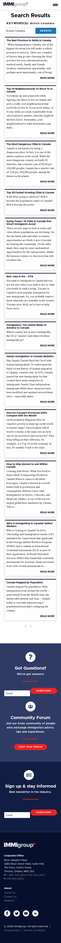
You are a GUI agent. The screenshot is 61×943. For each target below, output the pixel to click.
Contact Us (10, 897)
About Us (9, 893)
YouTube (26, 913)
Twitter (16, 913)
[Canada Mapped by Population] (30, 471)
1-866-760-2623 (16, 875)
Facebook (7, 913)
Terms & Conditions (34, 930)
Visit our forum (30, 747)
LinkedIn (35, 913)
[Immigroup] (15, 4)
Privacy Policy (12, 930)
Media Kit (9, 900)
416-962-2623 (36, 875)
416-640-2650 (15, 879)
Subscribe (43, 691)
